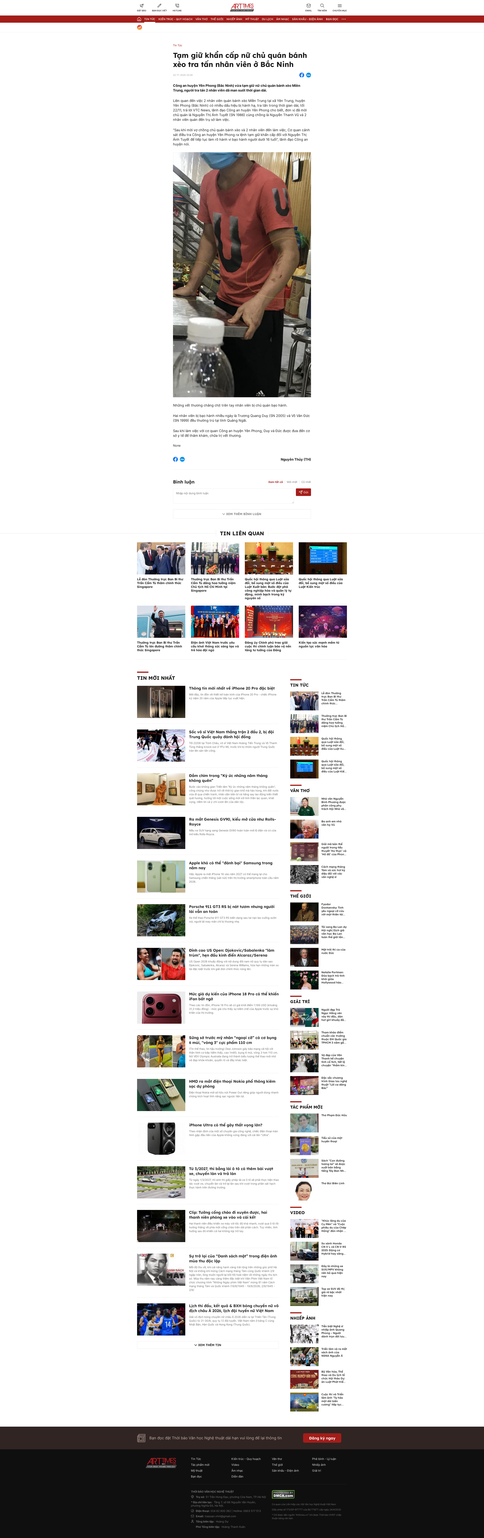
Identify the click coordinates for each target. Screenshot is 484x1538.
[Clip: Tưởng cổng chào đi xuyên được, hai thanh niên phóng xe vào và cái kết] (161, 1226)
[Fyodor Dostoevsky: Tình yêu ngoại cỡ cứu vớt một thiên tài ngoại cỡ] (304, 912)
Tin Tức (149, 19)
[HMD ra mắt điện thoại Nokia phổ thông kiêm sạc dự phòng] (161, 1095)
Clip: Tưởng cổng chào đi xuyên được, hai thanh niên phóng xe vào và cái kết (228, 1215)
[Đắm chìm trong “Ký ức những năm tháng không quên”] (161, 789)
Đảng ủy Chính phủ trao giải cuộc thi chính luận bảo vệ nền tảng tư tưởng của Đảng (268, 646)
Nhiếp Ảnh (234, 19)
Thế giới (217, 19)
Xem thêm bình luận (243, 514)
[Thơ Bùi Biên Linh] (304, 1191)
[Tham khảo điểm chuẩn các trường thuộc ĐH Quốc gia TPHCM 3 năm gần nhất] (304, 1040)
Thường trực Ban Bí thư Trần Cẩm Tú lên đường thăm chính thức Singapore (159, 646)
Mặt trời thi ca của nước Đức (333, 951)
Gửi (305, 492)
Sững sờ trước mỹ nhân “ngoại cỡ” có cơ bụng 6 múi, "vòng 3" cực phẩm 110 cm (232, 1040)
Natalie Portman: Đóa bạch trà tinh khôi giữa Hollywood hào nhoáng (333, 979)
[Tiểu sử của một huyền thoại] (304, 1145)
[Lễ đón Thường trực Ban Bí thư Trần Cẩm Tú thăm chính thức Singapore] (161, 558)
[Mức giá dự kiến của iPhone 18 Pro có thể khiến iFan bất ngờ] (161, 1007)
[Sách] (304, 1168)
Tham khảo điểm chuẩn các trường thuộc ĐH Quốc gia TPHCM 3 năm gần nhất (334, 1039)
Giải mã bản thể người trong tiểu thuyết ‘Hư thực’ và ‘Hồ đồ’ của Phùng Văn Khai (333, 850)
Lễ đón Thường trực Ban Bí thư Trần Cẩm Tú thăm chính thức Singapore (160, 583)
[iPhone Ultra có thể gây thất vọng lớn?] (161, 1138)
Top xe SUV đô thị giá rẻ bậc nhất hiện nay (332, 1292)
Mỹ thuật (252, 19)
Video (297, 1212)
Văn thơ (201, 19)
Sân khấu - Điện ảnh (307, 19)
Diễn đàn (237, 1476)
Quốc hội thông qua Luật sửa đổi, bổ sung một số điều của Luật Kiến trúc (321, 583)
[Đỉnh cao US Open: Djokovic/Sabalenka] (161, 964)
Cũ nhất (306, 481)
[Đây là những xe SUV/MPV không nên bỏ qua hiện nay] (304, 1274)
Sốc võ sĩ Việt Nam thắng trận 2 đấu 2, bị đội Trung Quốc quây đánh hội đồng (231, 734)
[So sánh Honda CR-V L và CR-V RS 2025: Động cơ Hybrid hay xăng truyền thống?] (304, 1251)
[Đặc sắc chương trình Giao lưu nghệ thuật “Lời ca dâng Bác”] (304, 1085)
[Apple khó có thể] (161, 876)
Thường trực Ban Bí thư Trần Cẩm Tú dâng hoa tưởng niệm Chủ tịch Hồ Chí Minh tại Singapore (213, 584)
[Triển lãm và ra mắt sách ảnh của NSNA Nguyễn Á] (304, 1356)
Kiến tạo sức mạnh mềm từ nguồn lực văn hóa (319, 644)
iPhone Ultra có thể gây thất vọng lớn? (225, 1125)
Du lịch (267, 19)
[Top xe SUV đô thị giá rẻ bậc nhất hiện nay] (304, 1296)
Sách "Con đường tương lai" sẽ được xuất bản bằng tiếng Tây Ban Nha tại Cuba (333, 1167)
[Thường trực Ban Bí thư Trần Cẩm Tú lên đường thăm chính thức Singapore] (161, 621)
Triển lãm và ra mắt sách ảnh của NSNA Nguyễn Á (334, 1352)
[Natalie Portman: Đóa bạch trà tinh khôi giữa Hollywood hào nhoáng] (304, 980)
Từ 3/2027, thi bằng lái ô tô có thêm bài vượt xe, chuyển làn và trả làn (231, 1171)
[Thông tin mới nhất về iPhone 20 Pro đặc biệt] (161, 702)
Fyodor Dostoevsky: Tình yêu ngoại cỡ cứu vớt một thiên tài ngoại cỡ (332, 911)
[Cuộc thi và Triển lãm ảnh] (304, 1402)
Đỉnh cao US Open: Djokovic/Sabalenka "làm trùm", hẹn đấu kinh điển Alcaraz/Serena (231, 953)
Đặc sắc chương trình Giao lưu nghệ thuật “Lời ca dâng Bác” (334, 1083)
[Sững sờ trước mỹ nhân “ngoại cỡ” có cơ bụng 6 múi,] (161, 1051)
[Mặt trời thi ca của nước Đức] (304, 957)
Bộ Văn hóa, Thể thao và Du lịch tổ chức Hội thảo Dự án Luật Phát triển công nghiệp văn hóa (333, 1380)
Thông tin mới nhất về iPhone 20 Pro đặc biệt (232, 688)
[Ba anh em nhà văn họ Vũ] (304, 829)
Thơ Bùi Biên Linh (332, 1183)
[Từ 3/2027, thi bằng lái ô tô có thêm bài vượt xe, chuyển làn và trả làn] (161, 1182)
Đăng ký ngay (322, 1438)
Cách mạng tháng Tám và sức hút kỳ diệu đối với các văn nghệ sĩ (333, 872)
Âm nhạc (282, 19)
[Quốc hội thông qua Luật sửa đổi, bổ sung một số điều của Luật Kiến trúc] (323, 558)
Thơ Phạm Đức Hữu (334, 1115)
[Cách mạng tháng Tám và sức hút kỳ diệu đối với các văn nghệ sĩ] (304, 874)
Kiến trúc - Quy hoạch (175, 19)
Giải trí (300, 1001)
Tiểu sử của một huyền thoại (331, 1139)
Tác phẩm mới (306, 1107)
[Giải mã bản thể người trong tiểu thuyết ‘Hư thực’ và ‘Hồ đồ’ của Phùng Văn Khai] (304, 852)
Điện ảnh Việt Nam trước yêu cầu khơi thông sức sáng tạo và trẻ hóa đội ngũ (215, 646)
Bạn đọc (332, 19)
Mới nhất (292, 481)
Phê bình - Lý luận (324, 1459)
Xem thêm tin (209, 1345)
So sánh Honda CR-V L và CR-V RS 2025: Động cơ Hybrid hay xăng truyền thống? (333, 1250)
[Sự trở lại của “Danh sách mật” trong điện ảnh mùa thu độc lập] (161, 1269)
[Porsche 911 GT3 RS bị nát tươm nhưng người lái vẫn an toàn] (161, 920)
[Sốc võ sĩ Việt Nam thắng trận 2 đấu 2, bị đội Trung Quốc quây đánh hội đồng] (161, 745)
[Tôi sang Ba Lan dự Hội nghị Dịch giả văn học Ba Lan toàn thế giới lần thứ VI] (304, 934)
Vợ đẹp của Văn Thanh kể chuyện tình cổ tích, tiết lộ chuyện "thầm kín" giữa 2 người (333, 1061)
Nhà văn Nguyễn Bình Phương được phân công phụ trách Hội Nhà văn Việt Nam (333, 805)
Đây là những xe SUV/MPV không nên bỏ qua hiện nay (332, 1271)
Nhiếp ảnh (302, 1318)
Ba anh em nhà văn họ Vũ (331, 823)
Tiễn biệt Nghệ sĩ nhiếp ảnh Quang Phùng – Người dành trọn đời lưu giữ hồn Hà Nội (332, 1333)
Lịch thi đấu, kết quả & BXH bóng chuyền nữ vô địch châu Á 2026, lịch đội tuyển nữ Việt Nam (234, 1308)
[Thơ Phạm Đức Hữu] (304, 1123)
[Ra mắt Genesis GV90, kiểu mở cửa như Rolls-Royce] (161, 833)
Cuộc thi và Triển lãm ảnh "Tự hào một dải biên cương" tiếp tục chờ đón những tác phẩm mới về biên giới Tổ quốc (333, 1404)
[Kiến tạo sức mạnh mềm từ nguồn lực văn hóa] (323, 621)
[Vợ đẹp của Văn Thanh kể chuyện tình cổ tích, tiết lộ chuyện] (304, 1063)
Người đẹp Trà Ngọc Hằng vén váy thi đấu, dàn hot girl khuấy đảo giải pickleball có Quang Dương (333, 1018)
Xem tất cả (275, 482)
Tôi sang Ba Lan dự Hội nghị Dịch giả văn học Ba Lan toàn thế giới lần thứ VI (334, 933)
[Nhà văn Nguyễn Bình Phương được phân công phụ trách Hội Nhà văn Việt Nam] (304, 806)
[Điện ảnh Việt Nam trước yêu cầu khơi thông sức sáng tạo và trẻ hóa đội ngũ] (215, 621)
